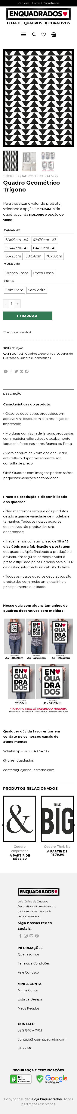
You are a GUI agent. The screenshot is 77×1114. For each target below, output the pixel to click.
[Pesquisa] (34, 34)
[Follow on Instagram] (26, 936)
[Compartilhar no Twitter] (16, 372)
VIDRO (9, 280)
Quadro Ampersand (20, 849)
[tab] (38, 394)
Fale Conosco (28, 972)
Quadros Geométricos (35, 358)
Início (8, 176)
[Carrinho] (53, 34)
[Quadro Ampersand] (19, 819)
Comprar (27, 316)
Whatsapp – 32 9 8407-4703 (26, 751)
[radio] (17, 240)
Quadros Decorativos (38, 176)
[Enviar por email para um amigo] (21, 372)
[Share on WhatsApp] (5, 372)
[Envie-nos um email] (31, 936)
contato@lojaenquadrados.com (29, 770)
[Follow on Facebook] (20, 936)
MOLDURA (12, 263)
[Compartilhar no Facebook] (11, 372)
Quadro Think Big (57, 847)
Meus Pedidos (28, 1008)
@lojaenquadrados (18, 760)
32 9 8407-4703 (30, 1030)
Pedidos (23, 3)
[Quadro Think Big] (57, 819)
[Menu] (24, 34)
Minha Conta (28, 990)
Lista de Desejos (30, 999)
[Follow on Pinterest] (37, 936)
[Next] (67, 98)
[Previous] (10, 98)
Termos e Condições (34, 963)
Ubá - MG (25, 1048)
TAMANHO (12, 230)
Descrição (12, 393)
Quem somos (28, 954)
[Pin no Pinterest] (26, 372)
